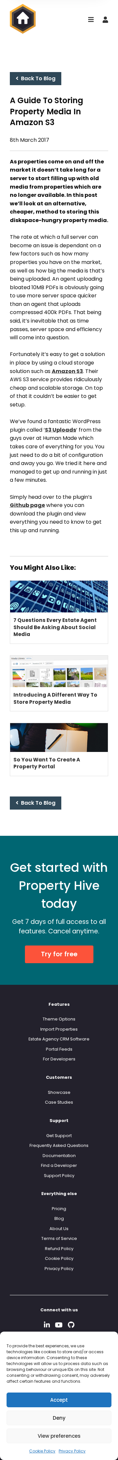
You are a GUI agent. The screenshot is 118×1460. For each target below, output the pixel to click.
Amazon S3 (67, 371)
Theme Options (59, 1019)
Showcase (59, 1092)
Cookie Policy (42, 1451)
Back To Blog (36, 78)
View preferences (59, 1435)
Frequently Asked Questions (59, 1145)
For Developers (59, 1059)
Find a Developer (59, 1165)
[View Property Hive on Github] (71, 1325)
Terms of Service (59, 1238)
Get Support (59, 1135)
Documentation (59, 1155)
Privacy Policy (72, 1451)
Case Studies (59, 1102)
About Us (59, 1228)
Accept (59, 1399)
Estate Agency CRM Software (59, 1039)
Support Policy (59, 1175)
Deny (59, 1417)
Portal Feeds (59, 1049)
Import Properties (59, 1029)
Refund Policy (59, 1248)
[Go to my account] (105, 20)
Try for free (59, 954)
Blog (59, 1218)
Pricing (59, 1208)
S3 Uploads (60, 430)
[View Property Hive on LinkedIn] (47, 1325)
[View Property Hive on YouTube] (59, 1325)
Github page (27, 505)
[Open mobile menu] (91, 20)
